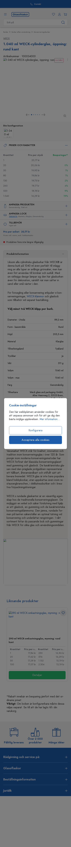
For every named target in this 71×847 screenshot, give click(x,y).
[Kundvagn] (65, 14)
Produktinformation (18, 254)
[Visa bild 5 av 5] (39, 114)
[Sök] (63, 22)
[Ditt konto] (59, 14)
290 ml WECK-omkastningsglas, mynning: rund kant (34, 640)
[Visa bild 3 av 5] (35, 114)
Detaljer (37, 675)
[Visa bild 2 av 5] (33, 114)
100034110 (13, 216)
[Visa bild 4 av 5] (37, 114)
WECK (6, 38)
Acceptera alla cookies (35, 440)
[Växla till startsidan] (20, 14)
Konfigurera (36, 430)
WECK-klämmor (35, 296)
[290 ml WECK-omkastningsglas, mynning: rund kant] (37, 622)
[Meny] (5, 14)
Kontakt (37, 4)
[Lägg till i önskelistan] (63, 613)
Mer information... (50, 419)
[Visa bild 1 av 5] (31, 114)
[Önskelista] (53, 14)
